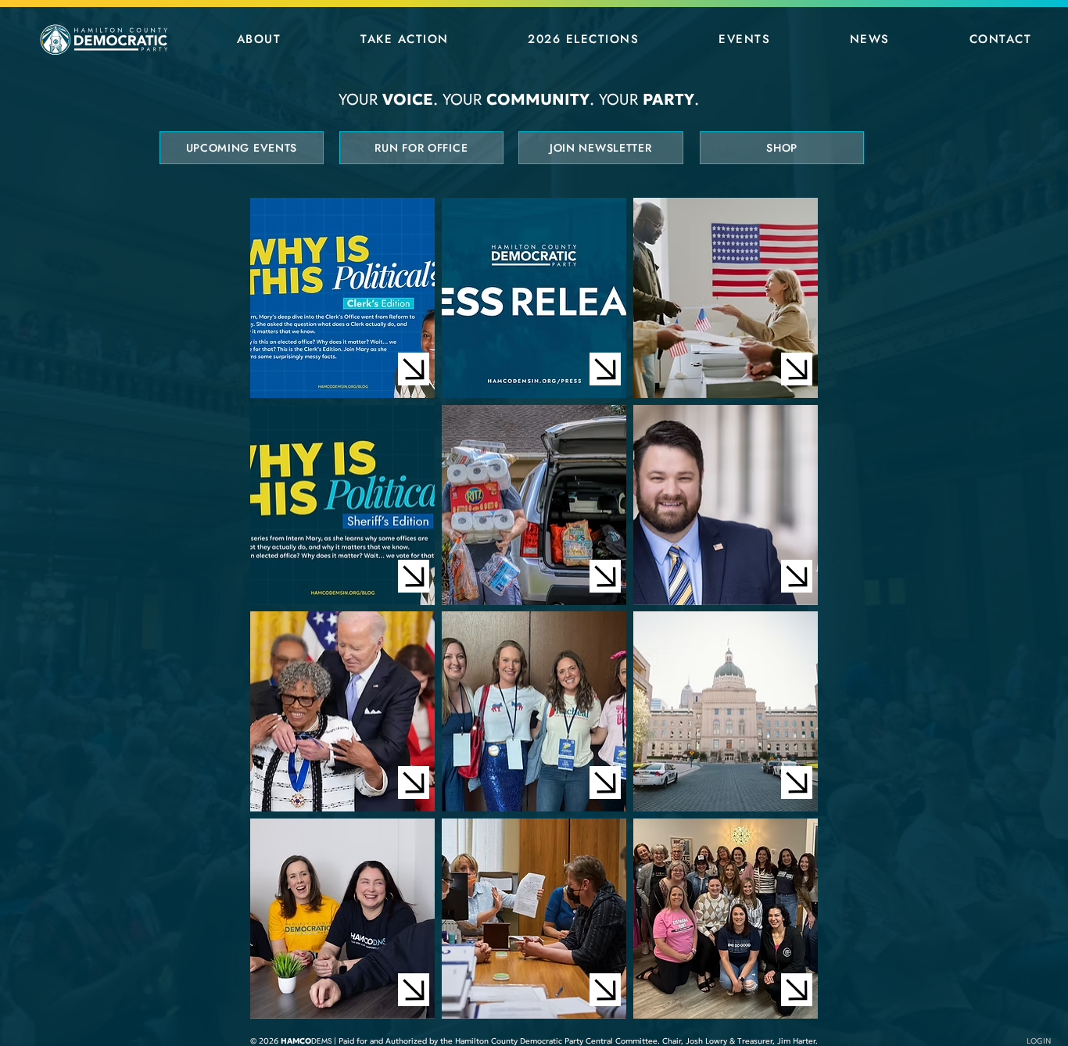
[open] (413, 369)
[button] (258, 39)
